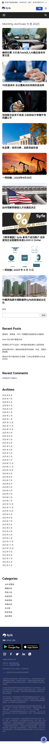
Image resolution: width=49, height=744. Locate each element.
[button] (45, 8)
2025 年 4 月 (7, 449)
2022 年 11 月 (7, 545)
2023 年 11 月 (7, 507)
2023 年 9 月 (7, 514)
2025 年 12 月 (7, 422)
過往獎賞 (8, 616)
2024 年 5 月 (7, 487)
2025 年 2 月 (7, 456)
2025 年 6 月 (7, 443)
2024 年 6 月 (7, 483)
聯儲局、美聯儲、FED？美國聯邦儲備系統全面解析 (23, 334)
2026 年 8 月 (7, 395)
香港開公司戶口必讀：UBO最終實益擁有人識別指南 (23, 345)
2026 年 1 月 (7, 419)
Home (4, 20)
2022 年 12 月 (7, 541)
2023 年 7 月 (7, 521)
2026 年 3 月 (7, 412)
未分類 (7, 608)
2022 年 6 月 (7, 562)
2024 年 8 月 (7, 477)
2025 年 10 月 (7, 429)
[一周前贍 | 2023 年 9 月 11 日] (24, 256)
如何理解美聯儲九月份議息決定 (19, 207)
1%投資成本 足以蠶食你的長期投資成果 (23, 85)
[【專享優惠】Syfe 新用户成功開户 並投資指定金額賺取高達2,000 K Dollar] (24, 223)
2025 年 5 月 (7, 446)
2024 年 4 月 (7, 490)
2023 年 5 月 (7, 528)
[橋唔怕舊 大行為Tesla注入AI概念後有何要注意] (24, 39)
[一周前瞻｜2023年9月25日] (24, 164)
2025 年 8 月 (7, 436)
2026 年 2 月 (7, 415)
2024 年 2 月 (7, 497)
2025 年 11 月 (7, 426)
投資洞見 (8, 596)
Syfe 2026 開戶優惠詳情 (12, 339)
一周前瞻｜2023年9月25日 (17, 177)
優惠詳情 (8, 588)
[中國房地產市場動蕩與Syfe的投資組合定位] (24, 286)
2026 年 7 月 (7, 398)
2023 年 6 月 (7, 524)
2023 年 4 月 (7, 531)
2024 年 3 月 (7, 494)
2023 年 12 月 (7, 504)
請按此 (5, 672)
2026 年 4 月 (7, 409)
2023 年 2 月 (7, 538)
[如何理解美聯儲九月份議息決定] (24, 194)
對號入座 (8, 592)
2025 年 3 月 (7, 453)
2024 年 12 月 (7, 463)
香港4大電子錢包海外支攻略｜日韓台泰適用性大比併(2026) (23, 358)
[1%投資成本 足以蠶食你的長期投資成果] (24, 71)
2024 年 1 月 (7, 500)
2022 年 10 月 (7, 548)
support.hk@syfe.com (9, 659)
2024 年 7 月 (7, 480)
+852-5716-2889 (15, 665)
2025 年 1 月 (7, 460)
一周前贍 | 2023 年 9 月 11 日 (18, 269)
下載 (39, 8)
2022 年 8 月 (7, 555)
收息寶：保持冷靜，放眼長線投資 (20, 147)
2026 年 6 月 (7, 402)
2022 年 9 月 (7, 551)
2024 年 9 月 (7, 473)
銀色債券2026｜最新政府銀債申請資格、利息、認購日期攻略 (24, 350)
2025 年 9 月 (7, 432)
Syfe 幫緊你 (9, 584)
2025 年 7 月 (7, 439)
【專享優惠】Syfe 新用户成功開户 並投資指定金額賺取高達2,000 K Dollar (23, 239)
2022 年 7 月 (7, 558)
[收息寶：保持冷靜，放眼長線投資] (24, 134)
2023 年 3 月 (7, 534)
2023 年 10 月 (7, 511)
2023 (10, 20)
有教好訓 (8, 604)
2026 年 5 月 (7, 405)
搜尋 (4, 309)
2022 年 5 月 (7, 565)
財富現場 (8, 612)
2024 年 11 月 (7, 466)
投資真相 (8, 600)
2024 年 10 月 (7, 470)
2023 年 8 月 (7, 517)
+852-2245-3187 (14, 663)
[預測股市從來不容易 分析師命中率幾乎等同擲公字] (24, 101)
